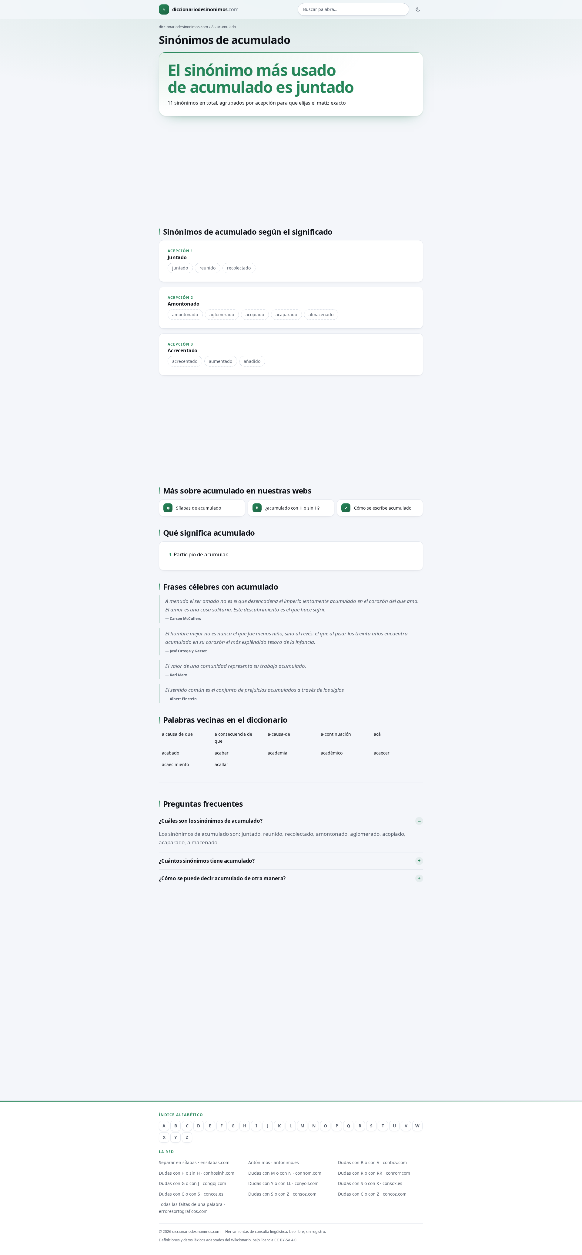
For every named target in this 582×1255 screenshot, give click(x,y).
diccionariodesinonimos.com (183, 26)
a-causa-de (279, 734)
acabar (222, 753)
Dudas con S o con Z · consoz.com (282, 1194)
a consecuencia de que (233, 737)
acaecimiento (175, 764)
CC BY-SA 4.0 (285, 1240)
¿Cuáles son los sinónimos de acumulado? (210, 820)
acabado (170, 753)
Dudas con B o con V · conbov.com (372, 1162)
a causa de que (177, 734)
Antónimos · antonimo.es (273, 1162)
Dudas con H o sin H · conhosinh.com (196, 1173)
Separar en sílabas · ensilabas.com (194, 1162)
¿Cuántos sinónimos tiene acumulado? (207, 860)
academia (277, 753)
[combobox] (353, 9)
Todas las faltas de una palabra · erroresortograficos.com (192, 1207)
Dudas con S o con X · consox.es (370, 1183)
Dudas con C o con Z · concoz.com (372, 1194)
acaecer (382, 753)
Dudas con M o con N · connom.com (284, 1173)
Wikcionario (241, 1240)
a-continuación (336, 734)
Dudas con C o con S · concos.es (191, 1194)
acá (377, 734)
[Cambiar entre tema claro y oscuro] (418, 9)
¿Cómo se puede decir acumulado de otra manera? (222, 878)
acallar (221, 764)
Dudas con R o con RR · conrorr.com (374, 1173)
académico (332, 753)
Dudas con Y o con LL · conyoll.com (283, 1183)
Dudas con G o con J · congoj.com (192, 1183)
